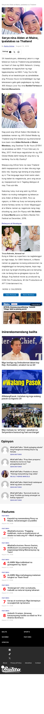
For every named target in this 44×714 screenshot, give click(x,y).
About (5, 663)
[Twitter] (14, 52)
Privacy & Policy (16, 663)
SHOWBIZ (5, 637)
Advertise (28, 663)
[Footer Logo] (11, 669)
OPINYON (5, 642)
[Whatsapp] (18, 52)
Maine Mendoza (28, 295)
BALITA (4, 632)
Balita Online (9, 46)
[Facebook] (10, 52)
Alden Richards (11, 295)
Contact (38, 663)
